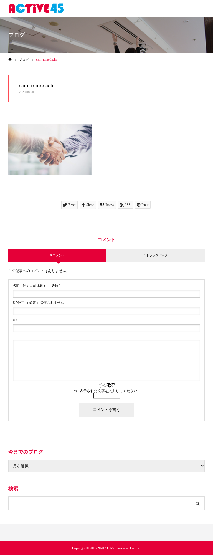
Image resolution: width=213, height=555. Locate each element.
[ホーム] (10, 59)
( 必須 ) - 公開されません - (39, 302)
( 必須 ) (36, 285)
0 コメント (57, 255)
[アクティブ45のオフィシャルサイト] (36, 8)
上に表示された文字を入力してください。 (106, 391)
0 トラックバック (156, 255)
